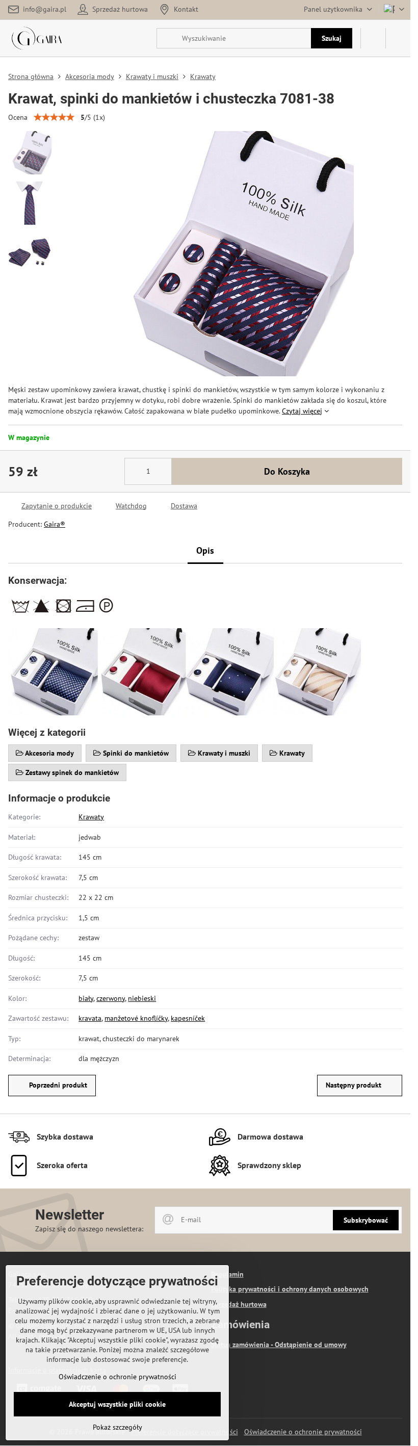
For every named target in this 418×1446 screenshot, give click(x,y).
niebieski (142, 998)
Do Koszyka (287, 471)
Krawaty (91, 816)
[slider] (54, 117)
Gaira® (54, 524)
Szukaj (332, 38)
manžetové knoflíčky (136, 1018)
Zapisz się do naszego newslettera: (89, 1228)
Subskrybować (366, 1220)
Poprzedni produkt (58, 1085)
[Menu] (398, 38)
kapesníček (188, 1018)
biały (86, 998)
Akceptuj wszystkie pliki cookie (117, 1404)
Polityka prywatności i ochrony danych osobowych (290, 1289)
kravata (90, 1018)
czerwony (110, 998)
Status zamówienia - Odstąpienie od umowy (279, 1344)
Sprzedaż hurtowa (239, 1304)
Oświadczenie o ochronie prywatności (303, 1431)
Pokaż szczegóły (117, 1427)
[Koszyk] (373, 38)
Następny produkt (353, 1085)
